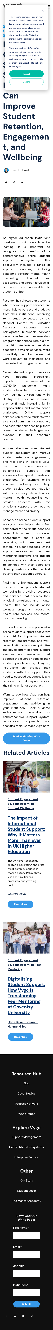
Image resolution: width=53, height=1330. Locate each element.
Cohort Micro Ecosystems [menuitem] (26, 1147)
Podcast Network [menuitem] (26, 1104)
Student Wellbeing (21, 808)
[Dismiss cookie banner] (43, 11)
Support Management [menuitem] (26, 1137)
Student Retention (21, 804)
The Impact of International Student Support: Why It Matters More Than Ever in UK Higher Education (26, 834)
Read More (20, 904)
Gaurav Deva (17, 894)
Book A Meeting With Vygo (26, 738)
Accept (26, 74)
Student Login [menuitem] (26, 1191)
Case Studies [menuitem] (26, 1093)
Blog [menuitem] (26, 1083)
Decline (26, 81)
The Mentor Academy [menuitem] (26, 1201)
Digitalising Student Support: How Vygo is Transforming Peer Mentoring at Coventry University (26, 995)
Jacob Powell (20, 170)
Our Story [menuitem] (26, 1180)
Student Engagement (23, 799)
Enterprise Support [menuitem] (26, 1157)
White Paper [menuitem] (26, 1114)
